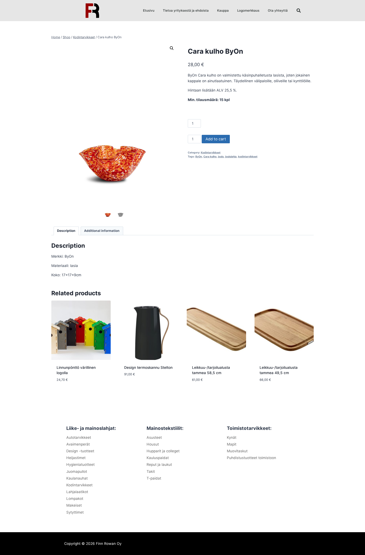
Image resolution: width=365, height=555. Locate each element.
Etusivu (148, 10)
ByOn (198, 156)
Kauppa (223, 10)
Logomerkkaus (248, 10)
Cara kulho (210, 156)
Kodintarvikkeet (211, 152)
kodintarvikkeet (247, 156)
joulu (221, 156)
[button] (298, 10)
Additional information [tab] (102, 231)
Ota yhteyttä (278, 10)
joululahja (231, 156)
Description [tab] (66, 231)
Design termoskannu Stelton (148, 367)
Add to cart (216, 139)
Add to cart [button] (135, 387)
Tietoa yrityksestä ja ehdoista (186, 10)
